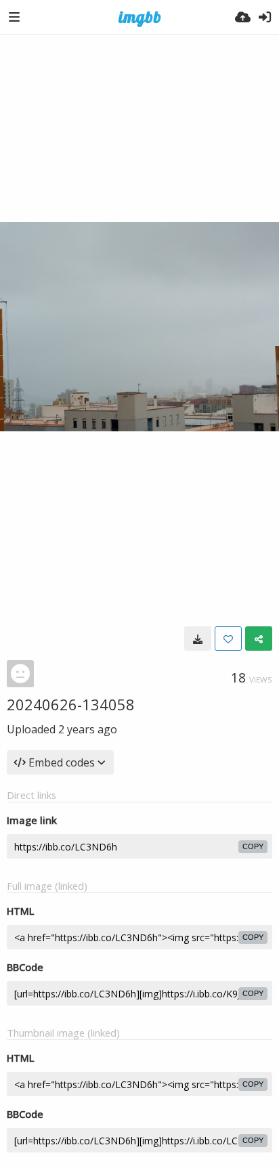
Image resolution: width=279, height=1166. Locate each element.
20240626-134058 (71, 704)
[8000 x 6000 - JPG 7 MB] (197, 638)
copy (252, 846)
